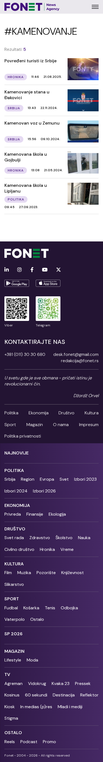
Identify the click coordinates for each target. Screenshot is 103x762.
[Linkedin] (6, 270)
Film (8, 572)
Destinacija (64, 695)
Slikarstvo (14, 584)
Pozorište (46, 572)
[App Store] (48, 283)
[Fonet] (32, 7)
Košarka (31, 608)
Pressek (83, 683)
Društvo (66, 413)
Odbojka (69, 608)
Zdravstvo (39, 538)
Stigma (11, 718)
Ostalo (37, 619)
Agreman (13, 683)
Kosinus (12, 695)
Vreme (67, 549)
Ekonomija (39, 413)
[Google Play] (16, 283)
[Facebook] (32, 270)
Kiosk (9, 707)
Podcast (28, 742)
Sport (10, 424)
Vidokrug (37, 683)
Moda (32, 660)
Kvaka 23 (60, 683)
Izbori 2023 (85, 479)
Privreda (12, 514)
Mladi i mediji (70, 707)
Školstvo (64, 538)
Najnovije (16, 453)
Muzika (24, 572)
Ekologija (57, 514)
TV (7, 674)
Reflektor (89, 695)
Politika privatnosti (22, 436)
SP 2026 (13, 634)
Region (27, 479)
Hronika (47, 549)
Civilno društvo (19, 549)
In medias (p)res (36, 707)
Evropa (47, 479)
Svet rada (14, 538)
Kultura (92, 413)
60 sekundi (36, 695)
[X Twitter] (58, 270)
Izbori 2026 (44, 491)
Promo (49, 742)
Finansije (34, 514)
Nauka (84, 538)
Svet (64, 479)
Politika (11, 413)
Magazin (34, 424)
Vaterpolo (14, 619)
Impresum (89, 424)
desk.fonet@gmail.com (76, 354)
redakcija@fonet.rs (80, 361)
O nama (61, 424)
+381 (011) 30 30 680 (24, 354)
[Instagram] (19, 270)
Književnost (72, 572)
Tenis (50, 608)
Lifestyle (12, 660)
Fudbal (11, 608)
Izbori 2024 (15, 491)
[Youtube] (45, 270)
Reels (9, 742)
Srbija (9, 479)
